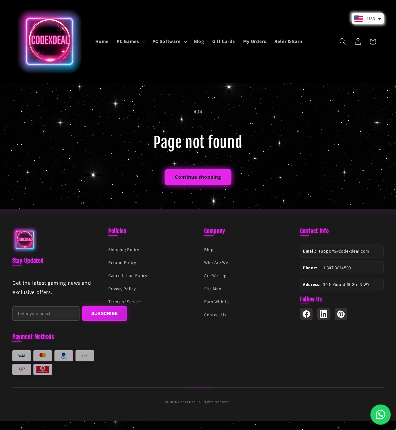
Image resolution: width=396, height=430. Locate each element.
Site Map (212, 289)
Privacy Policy (122, 289)
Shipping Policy (123, 249)
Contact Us (215, 314)
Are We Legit (216, 275)
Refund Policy (122, 262)
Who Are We (216, 262)
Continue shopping (198, 176)
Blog (208, 249)
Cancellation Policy (127, 275)
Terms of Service (124, 301)
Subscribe (104, 313)
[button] (130, 41)
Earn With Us (217, 301)
